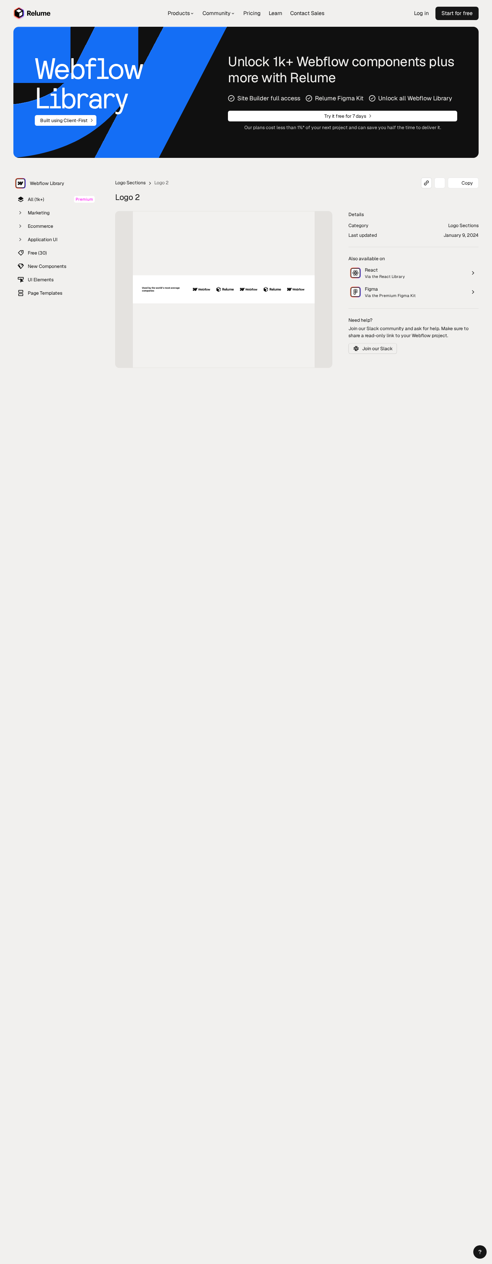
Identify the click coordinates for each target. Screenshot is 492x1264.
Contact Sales (307, 13)
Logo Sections (130, 183)
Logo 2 (161, 183)
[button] (480, 1252)
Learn (275, 13)
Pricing (252, 13)
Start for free (457, 13)
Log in (421, 13)
